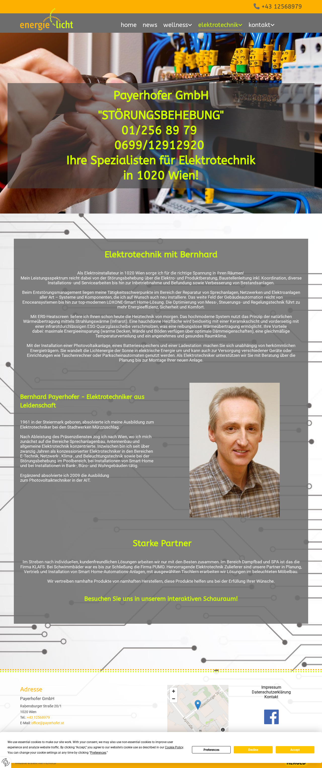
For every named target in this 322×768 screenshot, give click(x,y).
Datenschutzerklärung (271, 692)
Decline (253, 750)
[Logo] (50, 19)
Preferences (211, 750)
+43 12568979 (281, 6)
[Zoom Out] (173, 699)
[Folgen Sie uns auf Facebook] (271, 717)
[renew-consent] (5, 762)
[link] (177, 25)
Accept (295, 750)
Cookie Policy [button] (174, 747)
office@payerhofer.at (47, 723)
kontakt (259, 24)
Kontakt (271, 696)
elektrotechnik (218, 24)
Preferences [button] (98, 752)
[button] (198, 705)
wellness (175, 24)
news (150, 24)
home (129, 24)
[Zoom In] (173, 691)
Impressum (271, 687)
